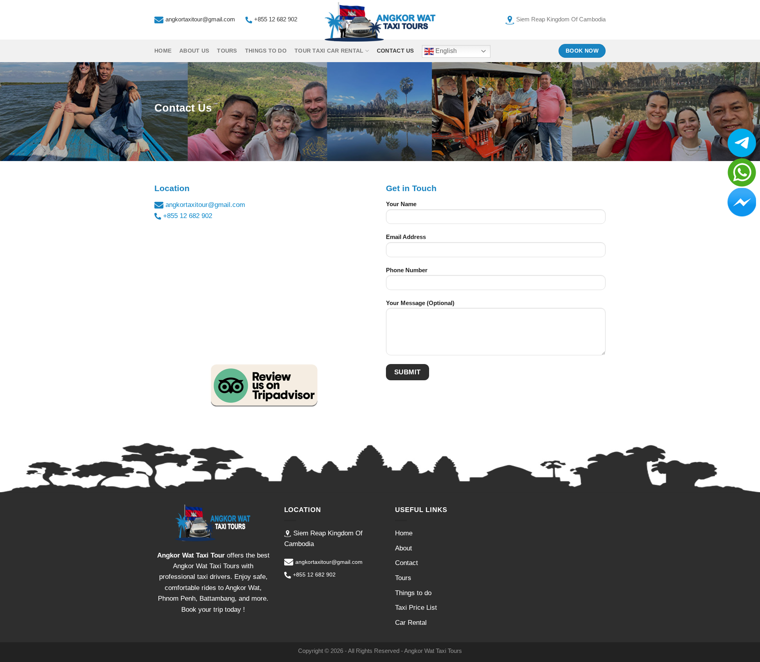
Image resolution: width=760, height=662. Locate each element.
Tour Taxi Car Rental (328, 51)
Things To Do (266, 51)
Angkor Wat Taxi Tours (433, 650)
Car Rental (411, 622)
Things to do (413, 593)
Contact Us (395, 51)
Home (162, 51)
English (445, 50)
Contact (406, 563)
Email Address (406, 236)
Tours (227, 51)
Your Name (401, 204)
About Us (194, 51)
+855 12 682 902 (275, 19)
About (403, 548)
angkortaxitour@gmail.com (200, 19)
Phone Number (407, 270)
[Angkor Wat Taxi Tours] (380, 22)
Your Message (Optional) (420, 303)
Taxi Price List (416, 607)
